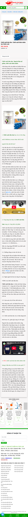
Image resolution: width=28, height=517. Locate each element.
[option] (14, 27)
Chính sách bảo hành (18, 471)
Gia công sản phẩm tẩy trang (7, 504)
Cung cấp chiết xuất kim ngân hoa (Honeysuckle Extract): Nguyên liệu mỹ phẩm (5, 415)
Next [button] (26, 414)
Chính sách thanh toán (19, 465)
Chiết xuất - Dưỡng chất (18, 11)
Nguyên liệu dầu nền (5, 471)
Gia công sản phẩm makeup (6, 497)
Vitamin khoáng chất (5, 479)
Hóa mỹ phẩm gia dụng (5, 508)
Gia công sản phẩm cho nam (7, 491)
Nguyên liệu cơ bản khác (6, 469)
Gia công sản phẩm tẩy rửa (6, 502)
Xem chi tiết (5, 423)
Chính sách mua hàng (18, 467)
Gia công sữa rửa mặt (5, 489)
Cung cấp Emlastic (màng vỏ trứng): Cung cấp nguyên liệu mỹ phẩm (23, 415)
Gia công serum (4, 487)
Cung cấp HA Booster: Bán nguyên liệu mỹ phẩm (14, 413)
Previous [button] (2, 414)
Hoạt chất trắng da (5, 473)
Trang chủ (4, 11)
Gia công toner (4, 493)
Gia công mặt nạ (4, 495)
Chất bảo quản (4, 477)
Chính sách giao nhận (18, 469)
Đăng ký (4, 443)
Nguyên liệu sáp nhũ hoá (6, 465)
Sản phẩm (10, 11)
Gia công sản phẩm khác (6, 506)
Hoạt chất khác (4, 475)
